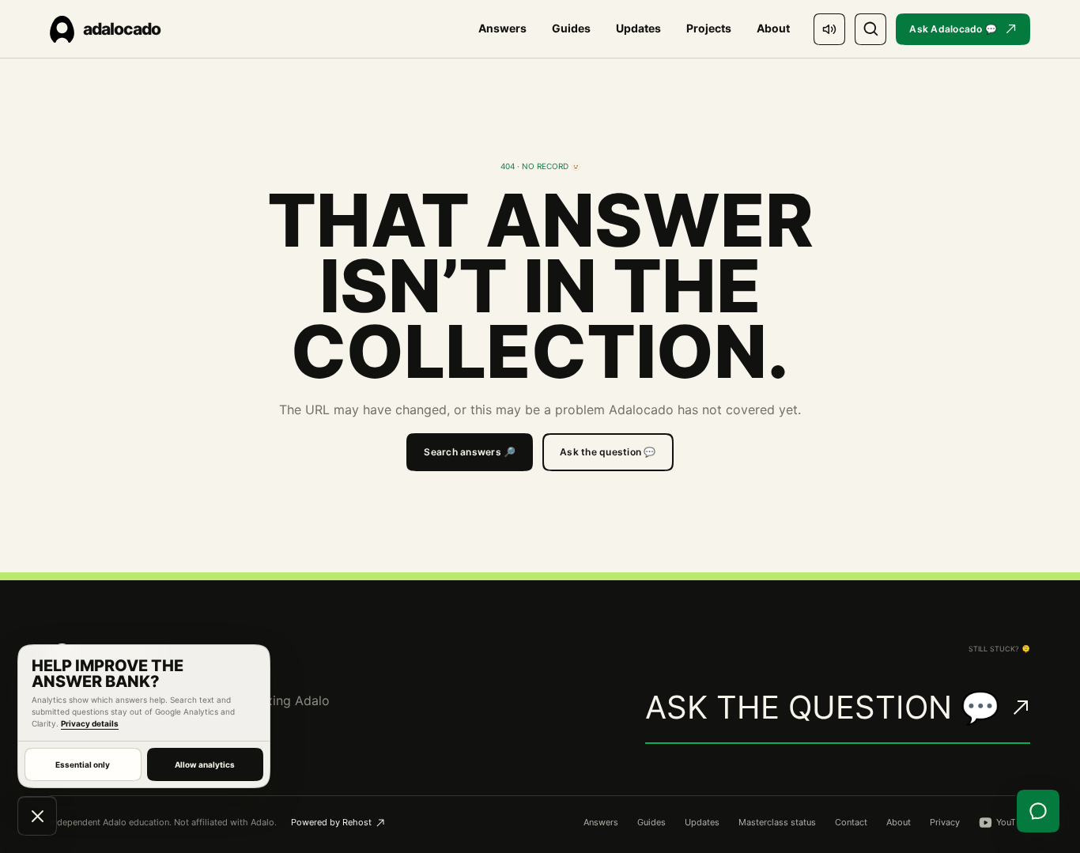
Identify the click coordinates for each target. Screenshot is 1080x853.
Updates (638, 28)
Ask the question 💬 (607, 452)
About (773, 28)
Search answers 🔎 (469, 452)
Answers (502, 28)
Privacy (945, 822)
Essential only (82, 764)
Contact (851, 822)
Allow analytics (205, 764)
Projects (708, 28)
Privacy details (90, 723)
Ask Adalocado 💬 (953, 29)
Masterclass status (777, 822)
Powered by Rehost (331, 822)
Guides (571, 28)
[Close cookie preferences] (37, 816)
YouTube (1013, 822)
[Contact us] (1038, 811)
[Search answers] (870, 29)
